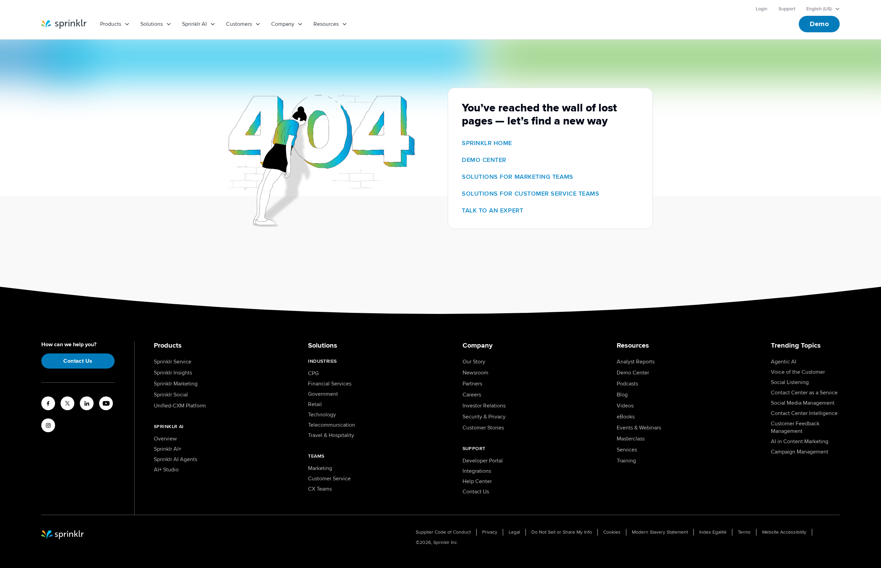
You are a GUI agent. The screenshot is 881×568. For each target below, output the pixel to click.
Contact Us (77, 361)
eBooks (626, 416)
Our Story (474, 361)
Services (627, 449)
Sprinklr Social (171, 394)
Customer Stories (483, 427)
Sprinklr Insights (173, 372)
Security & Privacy (484, 416)
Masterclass (631, 438)
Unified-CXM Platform (180, 405)
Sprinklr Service (172, 361)
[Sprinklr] (63, 24)
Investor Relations (484, 405)
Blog (622, 394)
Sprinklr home (487, 143)
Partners (472, 383)
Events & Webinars (639, 427)
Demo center (484, 160)
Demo (819, 24)
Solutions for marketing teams (517, 177)
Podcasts (627, 383)
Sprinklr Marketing (176, 383)
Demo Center (633, 372)
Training (626, 460)
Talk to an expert (492, 210)
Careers (472, 394)
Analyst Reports (636, 361)
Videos (625, 405)
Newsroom (475, 372)
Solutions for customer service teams (530, 193)
